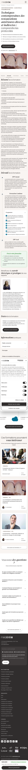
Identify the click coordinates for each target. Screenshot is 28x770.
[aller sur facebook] (8, 741)
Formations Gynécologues (6, 709)
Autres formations (4, 685)
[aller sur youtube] (11, 741)
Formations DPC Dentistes (6, 703)
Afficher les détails (19, 400)
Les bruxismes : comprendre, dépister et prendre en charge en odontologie (13, 534)
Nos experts (3, 723)
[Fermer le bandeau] (26, 360)
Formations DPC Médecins (6, 701)
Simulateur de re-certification (7, 735)
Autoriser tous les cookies (14, 404)
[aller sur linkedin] (2, 741)
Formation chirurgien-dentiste (7, 674)
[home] (5, 2)
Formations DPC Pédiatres (6, 705)
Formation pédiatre (5, 678)
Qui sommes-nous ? (5, 721)
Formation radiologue (5, 683)
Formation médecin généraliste (7, 671)
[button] (25, 2)
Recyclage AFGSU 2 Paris (6, 689)
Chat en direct (4, 733)
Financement (3, 699)
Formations (3, 5)
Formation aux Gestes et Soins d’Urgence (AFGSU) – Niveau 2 (14, 469)
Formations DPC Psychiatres (7, 707)
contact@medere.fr (5, 644)
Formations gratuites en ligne (7, 715)
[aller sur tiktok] (14, 741)
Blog (2, 695)
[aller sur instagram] (5, 741)
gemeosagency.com (16, 756)
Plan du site (3, 729)
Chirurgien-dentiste (10, 5)
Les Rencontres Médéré (6, 727)
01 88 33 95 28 (4, 642)
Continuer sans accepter (14, 408)
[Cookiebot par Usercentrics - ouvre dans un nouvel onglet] (17, 360)
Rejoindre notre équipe (6, 725)
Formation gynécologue (6, 681)
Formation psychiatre (5, 676)
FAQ (2, 697)
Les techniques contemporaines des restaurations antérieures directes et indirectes (12, 501)
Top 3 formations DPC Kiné (6, 713)
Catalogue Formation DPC (6, 687)
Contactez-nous (4, 731)
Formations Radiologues (6, 711)
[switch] (25, 387)
